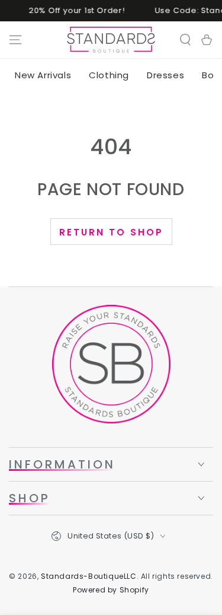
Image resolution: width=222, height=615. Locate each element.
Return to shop (111, 232)
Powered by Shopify (111, 590)
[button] (185, 40)
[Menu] (15, 40)
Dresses (165, 75)
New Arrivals (43, 75)
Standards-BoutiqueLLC (89, 576)
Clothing (109, 75)
